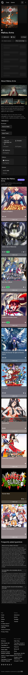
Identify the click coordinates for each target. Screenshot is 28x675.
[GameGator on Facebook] (3, 664)
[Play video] (14, 90)
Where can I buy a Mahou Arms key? (10, 545)
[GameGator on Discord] (9, 664)
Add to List (6, 37)
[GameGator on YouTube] (5, 664)
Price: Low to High (20, 40)
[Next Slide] (24, 90)
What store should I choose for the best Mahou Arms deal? (12, 587)
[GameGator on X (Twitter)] (7, 664)
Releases (4, 167)
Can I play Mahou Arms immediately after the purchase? (11, 571)
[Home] (2, 2)
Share (24, 37)
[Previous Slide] (3, 90)
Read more (4, 120)
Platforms (4, 157)
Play (14, 37)
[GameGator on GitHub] (11, 664)
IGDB (18, 671)
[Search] (22, 2)
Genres (3, 137)
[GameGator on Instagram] (1, 664)
